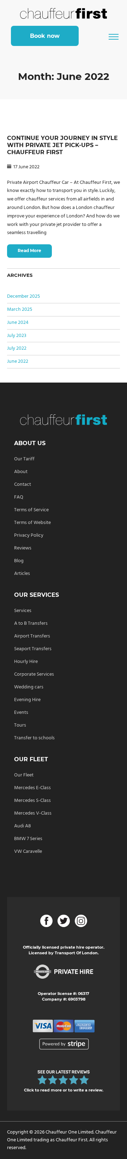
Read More (29, 250)
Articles (22, 573)
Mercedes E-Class (32, 788)
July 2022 (16, 348)
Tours (20, 725)
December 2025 (23, 296)
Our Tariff (24, 459)
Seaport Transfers (33, 649)
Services (22, 611)
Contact (22, 484)
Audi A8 (22, 826)
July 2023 (16, 335)
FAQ (18, 497)
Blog (19, 561)
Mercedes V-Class (33, 813)
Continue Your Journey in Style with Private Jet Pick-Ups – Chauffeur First (62, 145)
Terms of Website (32, 522)
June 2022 (17, 361)
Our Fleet (24, 775)
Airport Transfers (32, 636)
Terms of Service (31, 510)
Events (21, 712)
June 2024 (18, 322)
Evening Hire (27, 700)
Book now (45, 36)
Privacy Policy (28, 535)
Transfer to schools (34, 738)
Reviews (22, 548)
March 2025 (19, 309)
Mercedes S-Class (32, 800)
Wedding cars (28, 687)
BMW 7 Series (28, 839)
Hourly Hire (26, 661)
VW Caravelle (28, 851)
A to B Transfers (31, 623)
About (21, 472)
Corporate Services (34, 674)
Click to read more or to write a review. (63, 1090)
